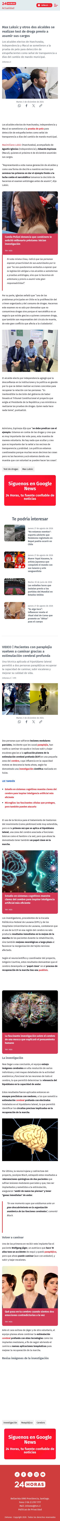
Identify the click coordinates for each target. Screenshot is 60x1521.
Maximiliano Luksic (11, 145)
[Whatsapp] (19, 106)
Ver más (8, 250)
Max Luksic (27, 469)
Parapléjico (27, 1422)
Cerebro (41, 1422)
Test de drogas (10, 469)
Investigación (10, 1422)
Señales (44, 5)
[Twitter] (33, 106)
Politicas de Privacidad (30, 1509)
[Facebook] (26, 106)
